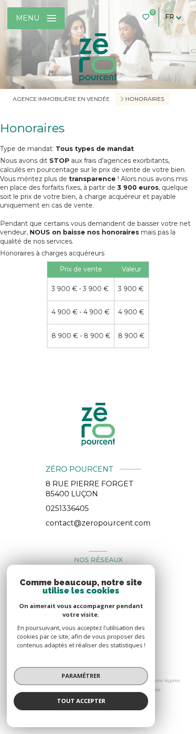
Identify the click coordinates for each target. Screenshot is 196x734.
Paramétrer (81, 676)
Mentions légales (160, 680)
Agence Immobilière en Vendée (61, 98)
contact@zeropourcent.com (98, 523)
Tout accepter (81, 701)
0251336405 (67, 508)
